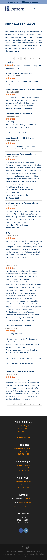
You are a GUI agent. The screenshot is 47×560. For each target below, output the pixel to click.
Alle (40, 58)
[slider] (9, 65)
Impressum (11, 551)
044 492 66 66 (23, 487)
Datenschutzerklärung (26, 551)
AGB (38, 551)
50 (33, 58)
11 (27, 58)
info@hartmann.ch (26, 502)
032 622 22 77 (23, 431)
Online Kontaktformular (23, 507)
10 (24, 58)
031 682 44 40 (23, 454)
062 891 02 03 (23, 470)
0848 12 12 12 (15, 2)
